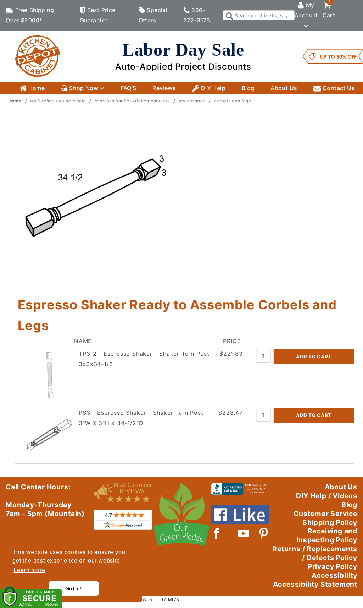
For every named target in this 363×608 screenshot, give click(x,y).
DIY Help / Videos (326, 496)
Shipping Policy (329, 522)
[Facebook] (217, 533)
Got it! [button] (74, 588)
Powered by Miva (157, 599)
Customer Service (325, 513)
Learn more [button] (29, 570)
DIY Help (212, 88)
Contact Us (338, 88)
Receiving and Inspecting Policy (326, 535)
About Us (283, 88)
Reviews (164, 88)
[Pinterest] (263, 533)
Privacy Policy (332, 566)
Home (36, 88)
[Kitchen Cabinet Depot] (38, 55)
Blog (248, 88)
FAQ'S (128, 88)
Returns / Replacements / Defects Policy (314, 553)
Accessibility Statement (315, 584)
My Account (306, 10)
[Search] (229, 15)
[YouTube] (244, 533)
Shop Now (83, 88)
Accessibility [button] (334, 575)
